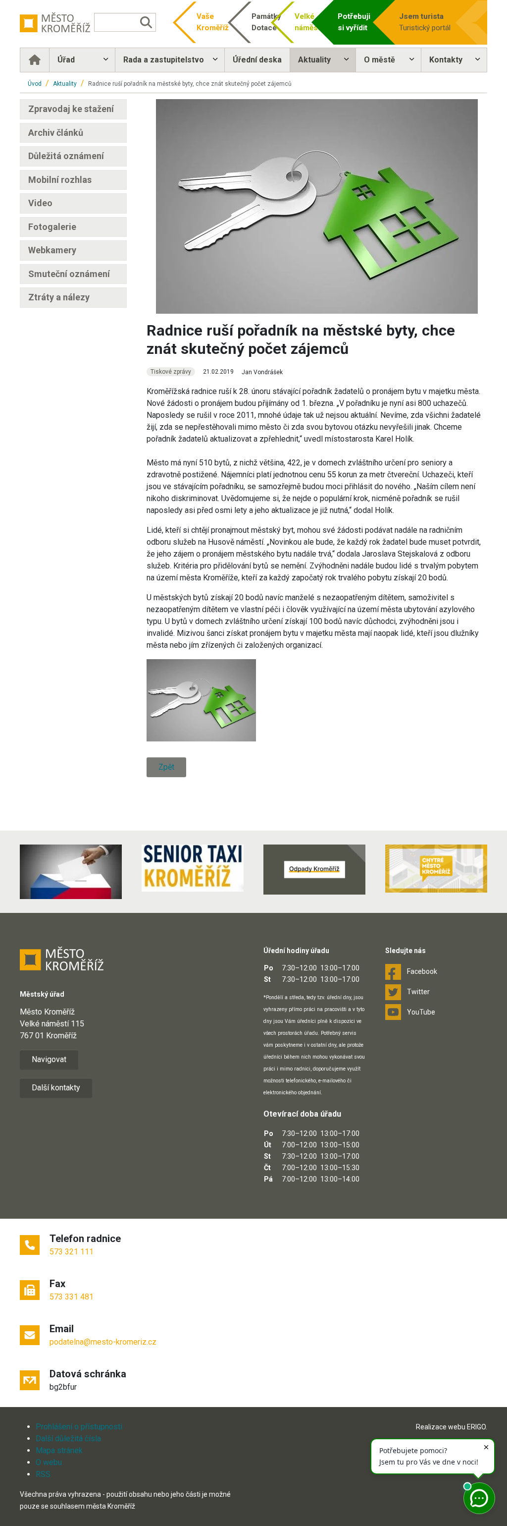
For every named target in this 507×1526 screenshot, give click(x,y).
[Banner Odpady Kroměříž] (314, 870)
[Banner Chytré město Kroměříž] (436, 869)
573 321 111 (72, 1251)
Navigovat (49, 1059)
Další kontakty (56, 1087)
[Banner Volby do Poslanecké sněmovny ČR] (71, 872)
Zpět (166, 767)
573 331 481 (72, 1296)
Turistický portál (425, 22)
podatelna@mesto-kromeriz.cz (103, 1342)
